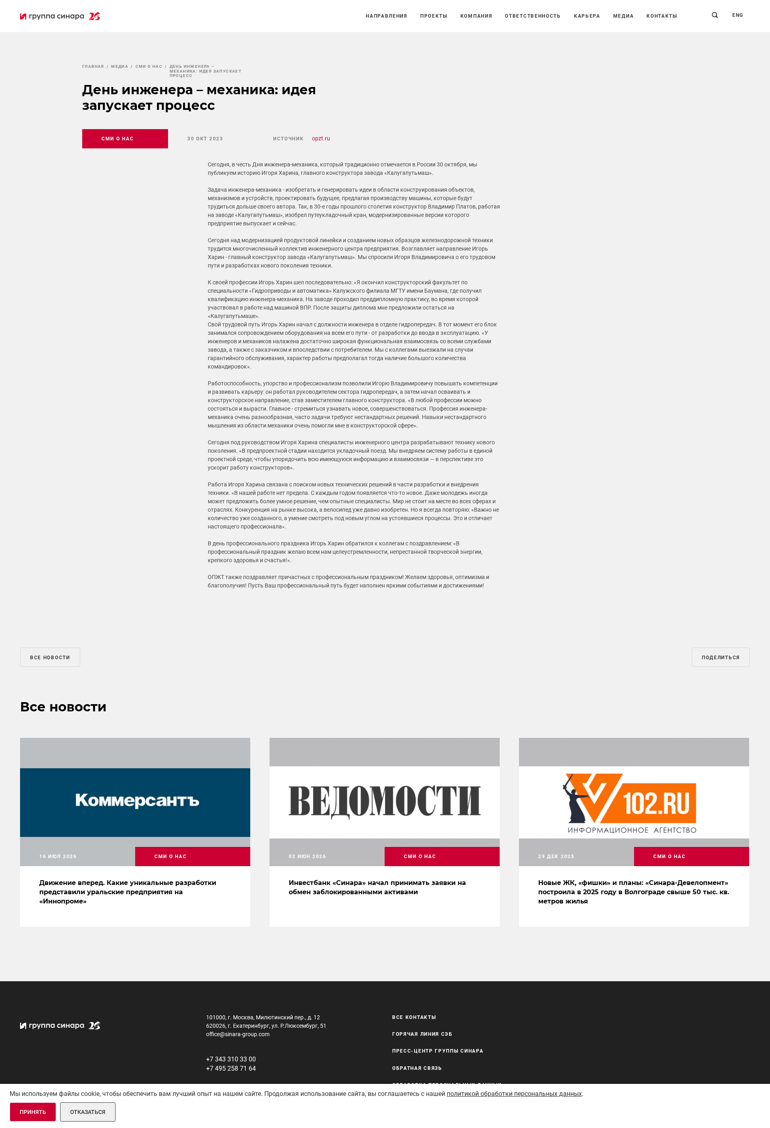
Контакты (661, 16)
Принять (33, 1112)
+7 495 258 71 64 (231, 1068)
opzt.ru (321, 138)
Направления (386, 16)
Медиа (623, 16)
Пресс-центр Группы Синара (438, 1051)
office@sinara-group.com (238, 1034)
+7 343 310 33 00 (231, 1059)
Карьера (587, 16)
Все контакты (414, 1017)
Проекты (434, 16)
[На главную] (60, 16)
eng (738, 15)
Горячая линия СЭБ (422, 1034)
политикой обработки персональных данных (514, 1094)
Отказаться (87, 1112)
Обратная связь (417, 1068)
